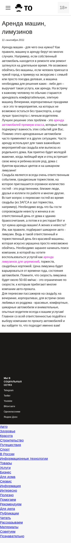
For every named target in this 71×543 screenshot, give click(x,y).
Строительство (12, 440)
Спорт (5, 449)
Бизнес (5, 472)
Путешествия (10, 445)
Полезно (7, 495)
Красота (6, 436)
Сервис (6, 481)
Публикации (9, 513)
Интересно (8, 490)
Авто (4, 427)
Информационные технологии (24, 459)
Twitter (7, 396)
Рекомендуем (10, 504)
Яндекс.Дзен (10, 417)
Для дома (7, 477)
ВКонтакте (9, 406)
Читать (5, 518)
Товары (6, 463)
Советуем (7, 531)
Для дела (7, 509)
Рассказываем (11, 522)
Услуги (5, 468)
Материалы (9, 527)
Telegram (8, 390)
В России (7, 454)
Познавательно (12, 536)
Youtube (8, 401)
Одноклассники (12, 412)
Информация (10, 486)
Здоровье (7, 431)
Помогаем (8, 500)
